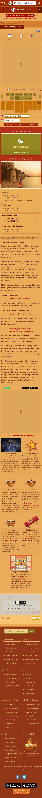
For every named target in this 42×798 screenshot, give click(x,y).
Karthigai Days (31, 716)
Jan (7, 94)
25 (30, 108)
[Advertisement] (21, 64)
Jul (34, 94)
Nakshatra (29, 689)
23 (21, 108)
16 (30, 105)
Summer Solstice (12, 655)
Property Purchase (13, 686)
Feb (12, 94)
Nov (25, 98)
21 (12, 108)
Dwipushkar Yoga (12, 712)
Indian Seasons (10, 738)
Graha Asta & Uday (32, 655)
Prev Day (9, 124)
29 (21, 111)
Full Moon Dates (31, 644)
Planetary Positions (32, 652)
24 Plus (31, 89)
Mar (16, 94)
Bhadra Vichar (30, 682)
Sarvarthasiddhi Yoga (13, 704)
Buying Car (10, 682)
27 (39, 108)
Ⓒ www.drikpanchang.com (32, 753)
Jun (30, 94)
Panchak (28, 674)
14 (21, 105)
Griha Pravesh (11, 678)
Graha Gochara (31, 663)
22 (16, 108)
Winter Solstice (11, 663)
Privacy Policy (32, 755)
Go (31, 631)
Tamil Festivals (31, 720)
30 (25, 111)
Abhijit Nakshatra (31, 693)
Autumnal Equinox (12, 659)
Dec (30, 98)
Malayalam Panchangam (14, 754)
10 (3, 105)
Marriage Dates (11, 674)
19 (3, 108)
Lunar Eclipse (11, 648)
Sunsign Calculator (11, 750)
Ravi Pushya (10, 720)
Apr (21, 94)
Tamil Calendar (31, 712)
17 (34, 105)
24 (25, 108)
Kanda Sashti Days (32, 723)
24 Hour (23, 89)
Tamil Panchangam (32, 704)
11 (7, 105)
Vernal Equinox (11, 652)
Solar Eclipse (11, 644)
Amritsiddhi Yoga (12, 708)
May (25, 94)
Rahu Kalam (29, 686)
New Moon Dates (31, 648)
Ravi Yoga (9, 727)
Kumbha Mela (10, 761)
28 (16, 111)
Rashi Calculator (11, 746)
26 (34, 108)
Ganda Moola (30, 678)
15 (25, 105)
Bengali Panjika (10, 757)
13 (16, 105)
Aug (12, 98)
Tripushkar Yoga (12, 716)
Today (21, 124)
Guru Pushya (10, 723)
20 (8, 108)
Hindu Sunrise (10, 742)
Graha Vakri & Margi (32, 659)
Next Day (33, 124)
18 (39, 105)
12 (12, 105)
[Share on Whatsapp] (7, 388)
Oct (21, 98)
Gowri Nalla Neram (32, 708)
